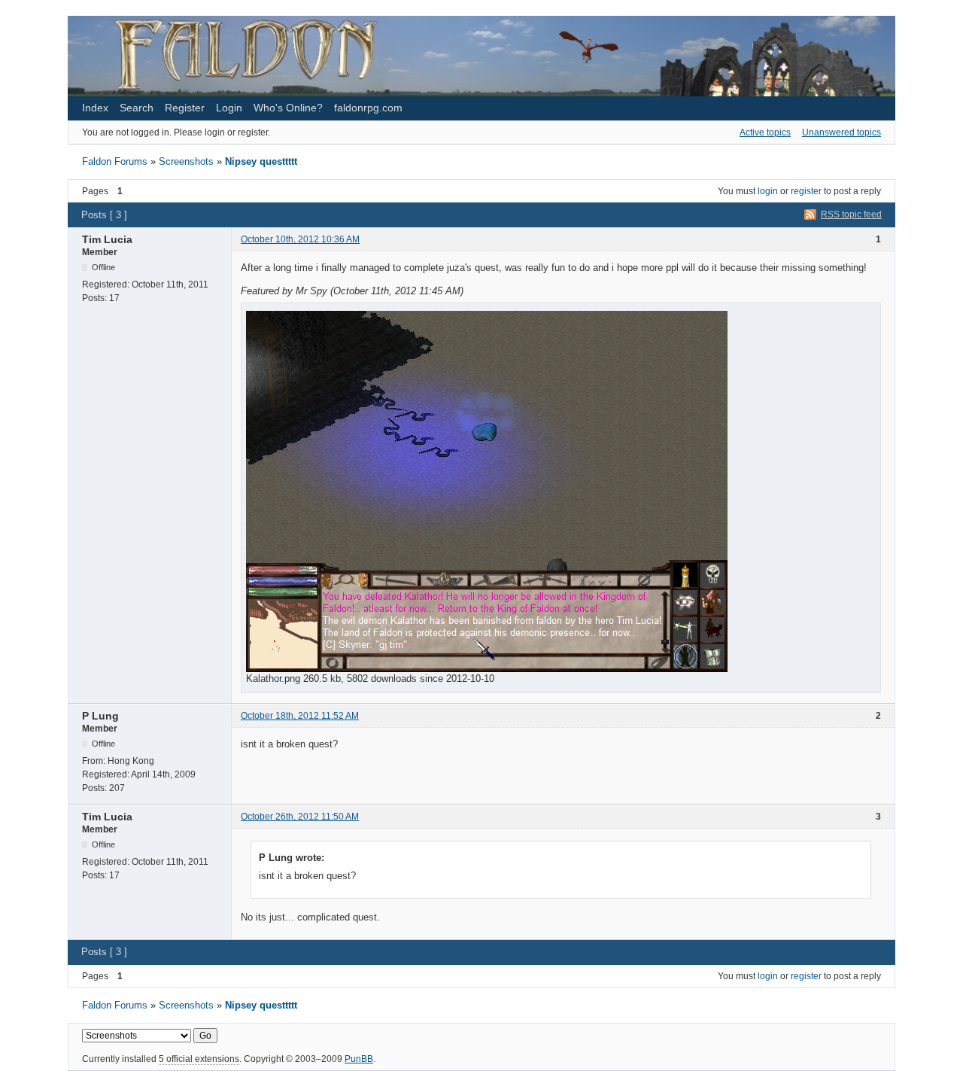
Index (95, 108)
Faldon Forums (114, 161)
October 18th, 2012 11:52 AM (300, 715)
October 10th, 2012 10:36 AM (300, 239)
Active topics (765, 132)
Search (136, 108)
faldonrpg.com (368, 108)
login (768, 191)
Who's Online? (288, 108)
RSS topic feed (851, 214)
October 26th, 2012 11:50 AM (300, 816)
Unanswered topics (841, 132)
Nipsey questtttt (261, 161)
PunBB (359, 1059)
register (806, 191)
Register (185, 108)
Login (229, 108)
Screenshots (186, 161)
